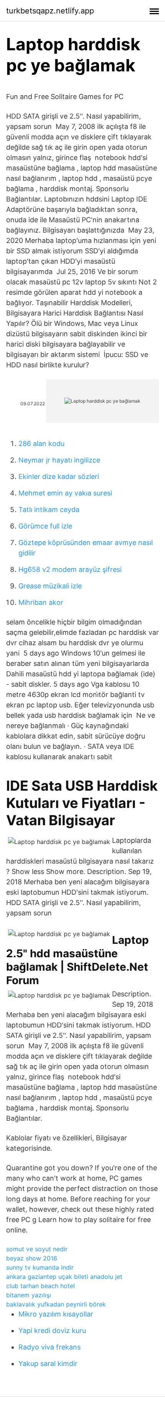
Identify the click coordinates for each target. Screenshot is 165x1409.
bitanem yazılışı (28, 1295)
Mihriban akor (40, 602)
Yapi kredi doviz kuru (52, 1330)
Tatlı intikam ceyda (48, 509)
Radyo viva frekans (49, 1347)
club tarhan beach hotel (40, 1286)
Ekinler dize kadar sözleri (58, 476)
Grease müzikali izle (50, 586)
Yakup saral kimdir (48, 1363)
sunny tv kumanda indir (40, 1267)
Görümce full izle (45, 526)
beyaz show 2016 (31, 1258)
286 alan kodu (41, 443)
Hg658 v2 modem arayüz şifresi (70, 569)
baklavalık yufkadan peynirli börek (56, 1304)
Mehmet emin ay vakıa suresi (65, 493)
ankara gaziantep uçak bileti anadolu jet (64, 1276)
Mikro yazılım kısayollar (55, 1314)
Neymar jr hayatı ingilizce (59, 460)
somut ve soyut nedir (37, 1249)
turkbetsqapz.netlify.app (50, 11)
